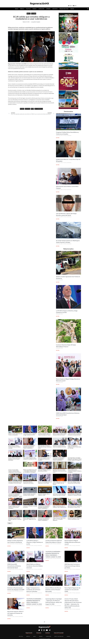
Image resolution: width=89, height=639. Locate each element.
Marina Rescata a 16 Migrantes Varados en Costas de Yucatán (74, 494)
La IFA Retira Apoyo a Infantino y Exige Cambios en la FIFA (29, 434)
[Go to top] (86, 636)
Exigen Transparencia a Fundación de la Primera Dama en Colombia (74, 446)
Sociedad (33, 13)
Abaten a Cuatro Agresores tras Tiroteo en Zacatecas (15, 434)
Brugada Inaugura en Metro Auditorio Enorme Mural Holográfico (14, 507)
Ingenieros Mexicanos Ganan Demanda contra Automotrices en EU (59, 471)
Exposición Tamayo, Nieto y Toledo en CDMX (44, 494)
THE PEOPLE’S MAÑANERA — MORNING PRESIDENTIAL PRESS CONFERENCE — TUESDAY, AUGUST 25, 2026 (29, 446)
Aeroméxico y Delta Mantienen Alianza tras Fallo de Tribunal (59, 494)
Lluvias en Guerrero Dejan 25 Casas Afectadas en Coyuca (44, 434)
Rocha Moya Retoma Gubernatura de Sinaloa (28, 482)
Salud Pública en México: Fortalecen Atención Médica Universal (14, 446)
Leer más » (58, 137)
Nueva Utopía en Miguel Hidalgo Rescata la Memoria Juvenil (60, 434)
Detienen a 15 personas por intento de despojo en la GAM (59, 446)
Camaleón (41, 8)
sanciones (27, 109)
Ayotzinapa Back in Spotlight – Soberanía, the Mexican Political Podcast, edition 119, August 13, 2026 (74, 459)
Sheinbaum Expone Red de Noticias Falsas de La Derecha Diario (14, 519)
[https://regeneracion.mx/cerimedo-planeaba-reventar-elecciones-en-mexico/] (44, 466)
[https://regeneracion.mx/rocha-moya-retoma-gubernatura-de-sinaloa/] (29, 478)
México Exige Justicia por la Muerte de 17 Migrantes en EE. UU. (29, 519)
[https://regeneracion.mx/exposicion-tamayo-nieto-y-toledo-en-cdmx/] (44, 490)
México (22, 8)
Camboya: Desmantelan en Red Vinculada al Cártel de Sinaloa (15, 482)
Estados (22, 109)
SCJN (32, 109)
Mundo (34, 8)
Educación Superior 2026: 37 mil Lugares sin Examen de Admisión (44, 459)
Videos (72, 8)
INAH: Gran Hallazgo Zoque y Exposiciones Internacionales (74, 482)
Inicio (16, 8)
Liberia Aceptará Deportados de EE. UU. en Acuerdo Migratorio (59, 519)
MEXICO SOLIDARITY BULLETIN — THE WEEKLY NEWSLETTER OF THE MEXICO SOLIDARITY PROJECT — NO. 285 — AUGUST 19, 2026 (30, 471)
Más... (9, 523)
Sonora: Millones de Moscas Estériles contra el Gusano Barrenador (14, 459)
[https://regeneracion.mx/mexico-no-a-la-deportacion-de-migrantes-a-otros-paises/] (44, 478)
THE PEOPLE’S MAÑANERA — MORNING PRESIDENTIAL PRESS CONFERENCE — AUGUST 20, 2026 (44, 507)
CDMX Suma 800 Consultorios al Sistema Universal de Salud (74, 434)
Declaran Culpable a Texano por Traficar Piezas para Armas (75, 519)
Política (28, 8)
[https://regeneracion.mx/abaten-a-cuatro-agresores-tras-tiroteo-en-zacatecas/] (14, 430)
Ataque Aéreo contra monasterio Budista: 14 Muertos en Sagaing (74, 471)
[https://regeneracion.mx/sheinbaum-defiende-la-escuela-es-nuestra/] (29, 503)
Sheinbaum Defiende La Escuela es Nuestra (30, 506)
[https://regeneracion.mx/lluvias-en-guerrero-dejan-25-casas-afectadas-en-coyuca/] (44, 430)
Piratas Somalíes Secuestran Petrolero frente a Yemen (29, 494)
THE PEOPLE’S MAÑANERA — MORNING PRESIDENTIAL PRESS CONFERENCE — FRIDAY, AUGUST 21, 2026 (15, 495)
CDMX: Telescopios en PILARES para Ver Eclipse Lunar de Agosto (59, 483)
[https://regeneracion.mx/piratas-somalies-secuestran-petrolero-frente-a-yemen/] (29, 490)
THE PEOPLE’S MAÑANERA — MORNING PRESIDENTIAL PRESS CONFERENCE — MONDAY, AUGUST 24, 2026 (59, 459)
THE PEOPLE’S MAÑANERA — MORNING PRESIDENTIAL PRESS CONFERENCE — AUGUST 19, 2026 (44, 519)
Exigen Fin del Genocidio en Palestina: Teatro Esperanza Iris (59, 506)
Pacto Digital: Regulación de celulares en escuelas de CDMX (30, 458)
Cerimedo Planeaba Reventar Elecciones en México (44, 470)
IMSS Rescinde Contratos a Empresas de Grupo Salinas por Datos (45, 446)
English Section (64, 8)
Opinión (48, 8)
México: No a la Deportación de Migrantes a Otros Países (45, 482)
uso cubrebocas (39, 109)
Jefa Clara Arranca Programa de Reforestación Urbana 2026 (75, 506)
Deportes (54, 8)
